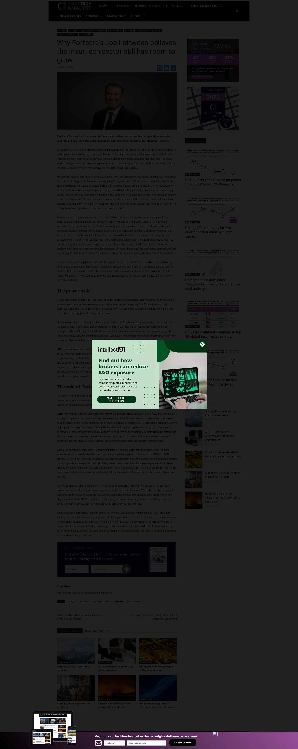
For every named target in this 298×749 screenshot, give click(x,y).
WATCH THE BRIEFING (116, 399)
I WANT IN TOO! (182, 742)
